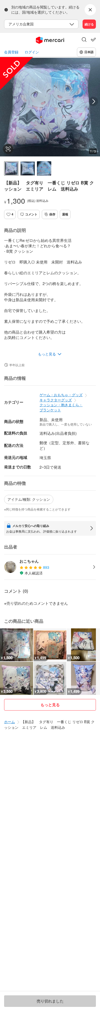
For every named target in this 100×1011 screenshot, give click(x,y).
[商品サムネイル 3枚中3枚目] (44, 168)
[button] (84, 40)
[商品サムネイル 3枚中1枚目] (11, 168)
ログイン (32, 52)
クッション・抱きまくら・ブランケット (61, 407)
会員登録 (11, 52)
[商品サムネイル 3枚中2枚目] (28, 168)
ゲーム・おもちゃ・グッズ (61, 394)
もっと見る (50, 704)
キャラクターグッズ (55, 399)
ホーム (9, 721)
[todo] (93, 39)
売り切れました (50, 1001)
